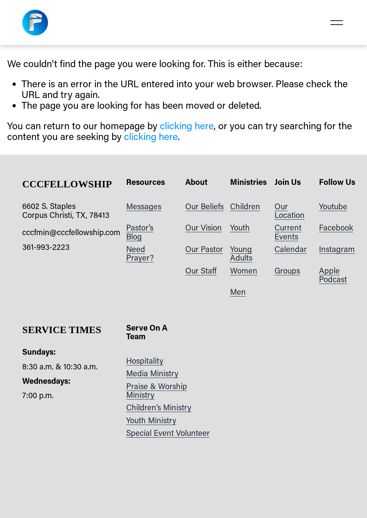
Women (243, 270)
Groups (287, 270)
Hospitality (144, 360)
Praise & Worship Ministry (156, 391)
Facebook (336, 227)
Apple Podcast (333, 275)
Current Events (288, 232)
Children (245, 206)
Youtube (333, 206)
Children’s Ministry (158, 407)
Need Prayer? (140, 253)
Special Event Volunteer (168, 433)
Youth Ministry (151, 420)
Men (238, 292)
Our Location (290, 211)
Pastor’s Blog (139, 232)
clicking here (187, 125)
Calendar (291, 249)
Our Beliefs (204, 206)
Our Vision (203, 227)
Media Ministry (152, 373)
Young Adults (241, 253)
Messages (143, 206)
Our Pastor (204, 249)
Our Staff (200, 270)
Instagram (337, 249)
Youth (240, 227)
